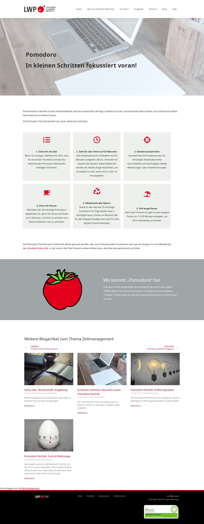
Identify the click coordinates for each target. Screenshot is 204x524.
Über (174, 9)
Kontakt (90, 496)
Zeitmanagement (31, 488)
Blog (164, 9)
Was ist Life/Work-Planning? (100, 9)
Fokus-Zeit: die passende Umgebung (45, 390)
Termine (153, 9)
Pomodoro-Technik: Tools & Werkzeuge (47, 456)
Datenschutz (119, 496)
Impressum (104, 496)
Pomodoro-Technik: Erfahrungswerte (152, 390)
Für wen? (124, 9)
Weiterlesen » (29, 406)
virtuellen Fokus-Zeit (37, 248)
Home (79, 9)
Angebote (138, 9)
